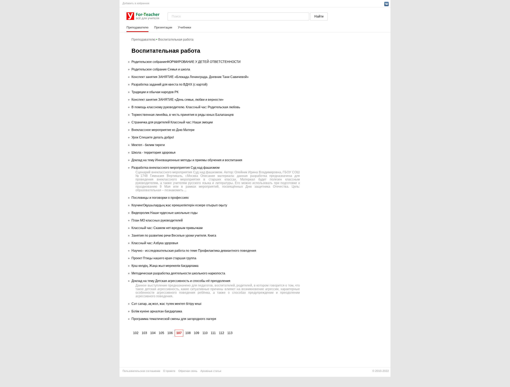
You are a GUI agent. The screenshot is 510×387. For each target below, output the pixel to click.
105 (161, 333)
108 (188, 333)
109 (196, 333)
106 (170, 333)
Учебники (184, 27)
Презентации (163, 27)
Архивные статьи (210, 370)
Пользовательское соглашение (141, 370)
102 (135, 333)
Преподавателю (137, 27)
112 (221, 333)
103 (144, 333)
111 (213, 333)
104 (153, 333)
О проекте (169, 370)
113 (229, 333)
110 (205, 333)
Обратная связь (187, 370)
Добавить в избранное (136, 3)
